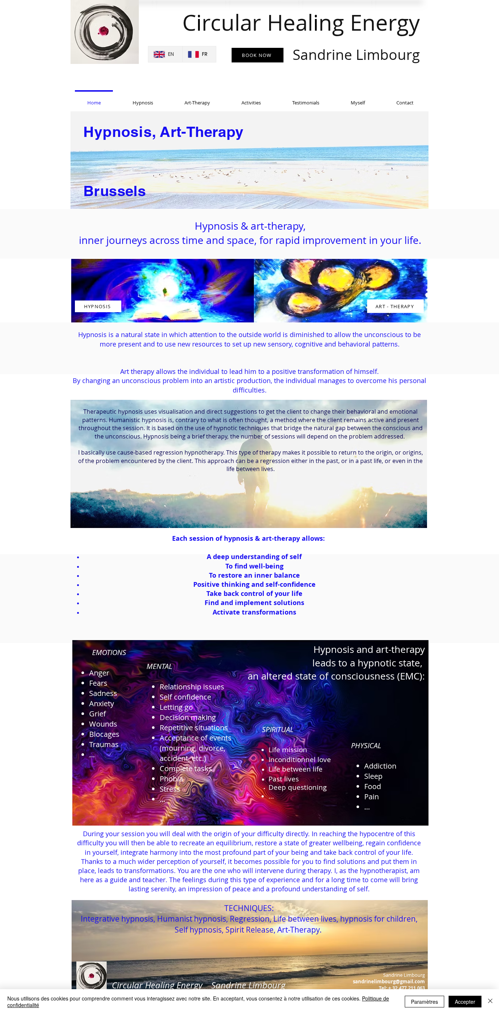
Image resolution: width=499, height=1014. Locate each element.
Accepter (465, 1001)
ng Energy (356, 36)
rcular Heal (257, 22)
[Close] (490, 1001)
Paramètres (424, 1001)
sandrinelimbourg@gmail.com (389, 981)
